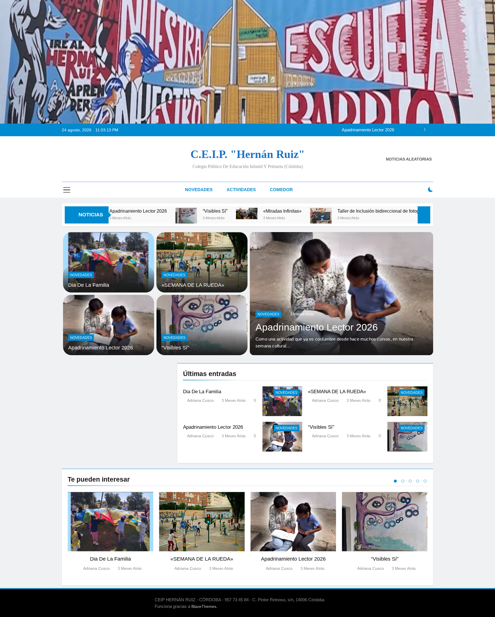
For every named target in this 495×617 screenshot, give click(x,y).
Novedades (199, 189)
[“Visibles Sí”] (138, 216)
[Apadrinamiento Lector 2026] (324, 293)
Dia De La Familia (88, 285)
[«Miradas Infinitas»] (199, 213)
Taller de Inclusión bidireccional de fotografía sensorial (345, 210)
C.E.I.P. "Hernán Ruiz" (247, 154)
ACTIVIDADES (241, 189)
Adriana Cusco (200, 400)
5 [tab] (425, 481)
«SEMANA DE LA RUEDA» (193, 285)
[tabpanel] (110, 531)
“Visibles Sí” (383, 135)
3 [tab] (410, 481)
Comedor (281, 189)
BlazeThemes (203, 606)
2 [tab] (402, 481)
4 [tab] (417, 481)
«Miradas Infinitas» (234, 210)
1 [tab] (395, 481)
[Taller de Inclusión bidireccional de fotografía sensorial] (273, 219)
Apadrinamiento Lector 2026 (299, 327)
